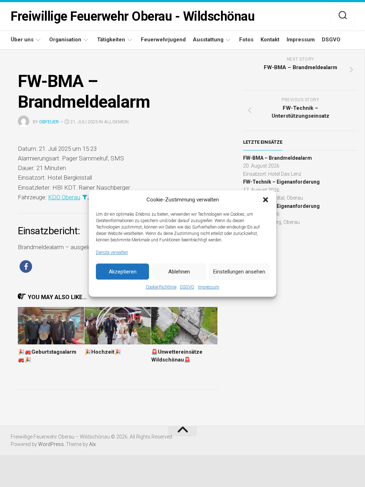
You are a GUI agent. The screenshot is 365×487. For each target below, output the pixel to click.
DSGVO (187, 286)
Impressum (208, 286)
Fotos (246, 39)
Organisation (65, 39)
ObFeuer (49, 121)
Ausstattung (208, 39)
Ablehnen (179, 271)
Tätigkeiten (111, 39)
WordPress (51, 444)
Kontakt (270, 39)
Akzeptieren (123, 271)
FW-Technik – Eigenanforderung (281, 182)
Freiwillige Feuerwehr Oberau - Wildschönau (133, 16)
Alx (92, 444)
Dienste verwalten (112, 252)
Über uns (22, 39)
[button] (265, 200)
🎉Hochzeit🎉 (102, 352)
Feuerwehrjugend (163, 39)
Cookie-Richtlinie (161, 286)
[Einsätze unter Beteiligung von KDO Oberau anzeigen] (85, 197)
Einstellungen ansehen (239, 271)
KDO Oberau (64, 197)
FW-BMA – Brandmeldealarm (277, 158)
